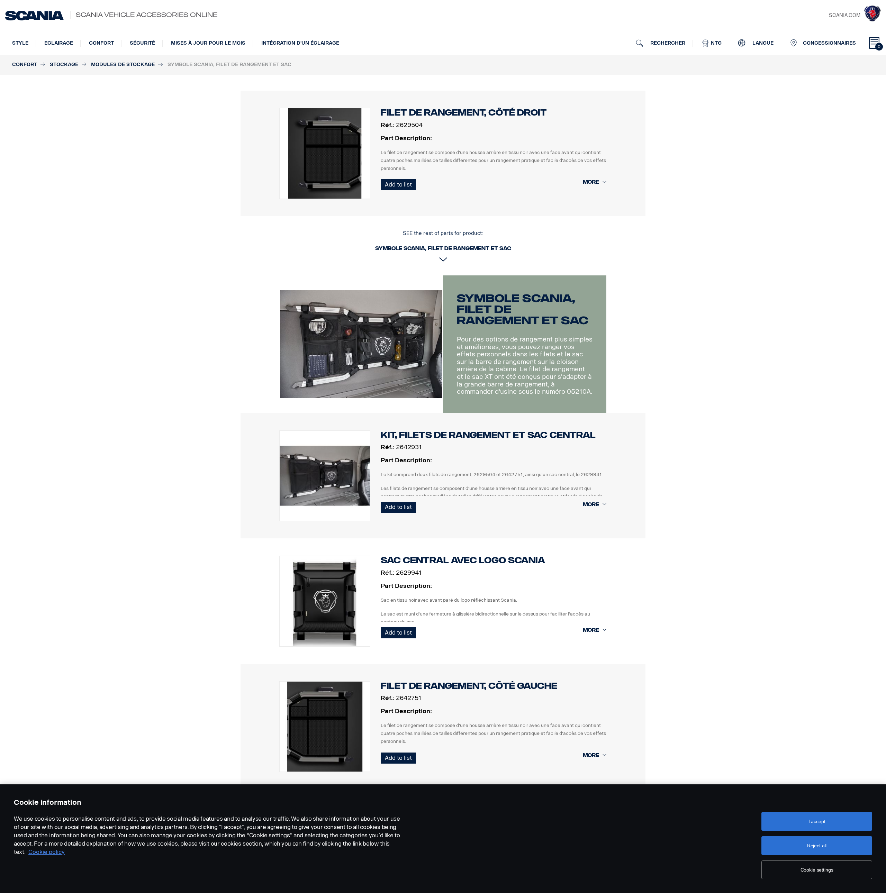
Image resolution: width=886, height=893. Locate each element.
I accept (816, 821)
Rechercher (667, 43)
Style (20, 43)
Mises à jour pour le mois (208, 43)
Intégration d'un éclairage (300, 43)
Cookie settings (817, 870)
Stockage (64, 64)
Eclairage (58, 43)
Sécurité (142, 43)
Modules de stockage (123, 64)
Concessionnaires (829, 43)
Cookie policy (46, 852)
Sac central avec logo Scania (463, 560)
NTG (715, 43)
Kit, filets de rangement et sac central (488, 435)
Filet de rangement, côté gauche (469, 686)
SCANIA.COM (844, 15)
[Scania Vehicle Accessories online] (34, 15)
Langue (762, 43)
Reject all (817, 845)
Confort (101, 43)
